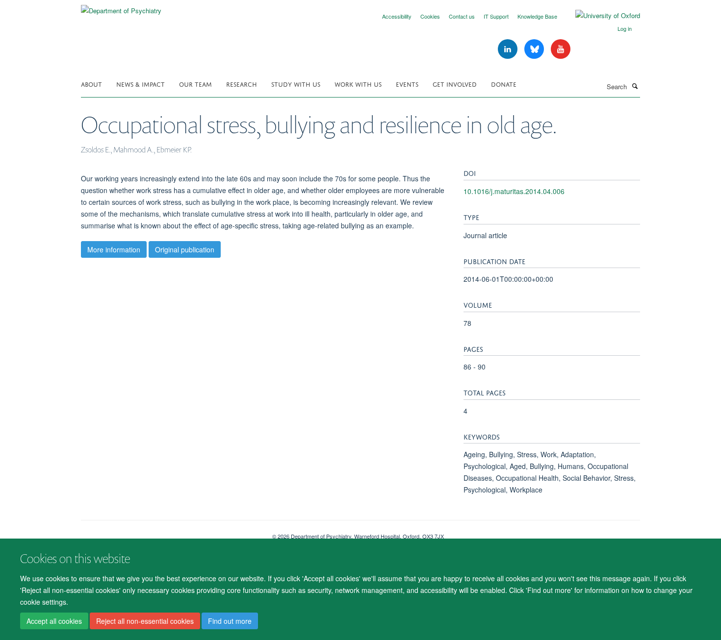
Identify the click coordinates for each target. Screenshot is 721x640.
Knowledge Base (537, 16)
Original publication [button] (184, 249)
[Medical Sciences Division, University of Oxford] (169, 532)
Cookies (430, 16)
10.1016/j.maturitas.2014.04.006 (514, 191)
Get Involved (455, 83)
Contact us (462, 16)
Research (241, 83)
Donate (503, 83)
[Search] (634, 85)
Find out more (230, 621)
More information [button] (113, 249)
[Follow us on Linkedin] (508, 49)
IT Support (496, 16)
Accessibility (397, 16)
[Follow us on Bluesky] (535, 49)
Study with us (295, 83)
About (91, 83)
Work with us (358, 83)
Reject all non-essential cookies (145, 621)
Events (407, 83)
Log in (625, 28)
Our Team (195, 83)
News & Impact (140, 83)
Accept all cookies (54, 621)
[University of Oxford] (600, 16)
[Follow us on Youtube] (560, 49)
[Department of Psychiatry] (121, 7)
